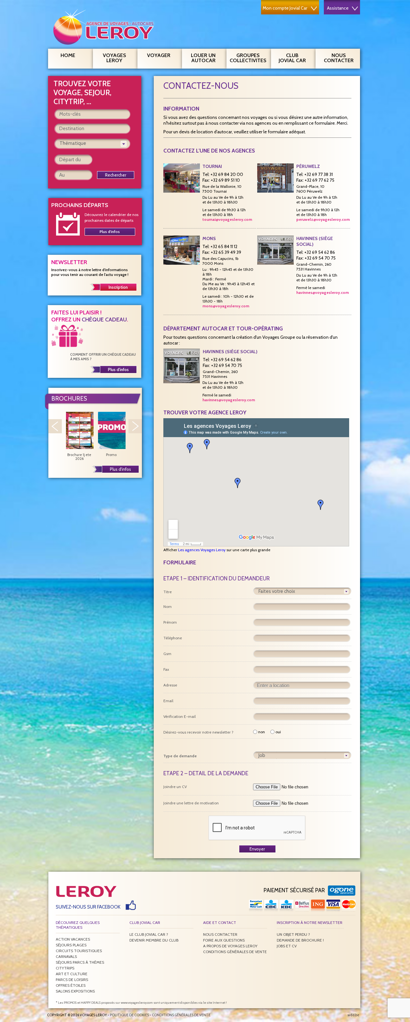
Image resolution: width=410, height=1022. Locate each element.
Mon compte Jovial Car (285, 8)
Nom (167, 606)
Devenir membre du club (153, 940)
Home (68, 55)
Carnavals (66, 956)
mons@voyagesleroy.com (225, 305)
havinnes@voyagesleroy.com (322, 292)
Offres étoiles (71, 985)
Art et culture (71, 973)
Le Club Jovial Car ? (148, 934)
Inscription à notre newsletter (309, 922)
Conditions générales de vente (235, 951)
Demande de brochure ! (300, 940)
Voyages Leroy (114, 57)
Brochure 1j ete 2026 (79, 457)
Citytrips (65, 968)
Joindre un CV (175, 786)
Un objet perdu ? (293, 934)
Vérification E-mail (179, 716)
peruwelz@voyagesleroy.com (323, 219)
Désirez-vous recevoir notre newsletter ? (198, 732)
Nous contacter (339, 57)
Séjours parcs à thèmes (80, 962)
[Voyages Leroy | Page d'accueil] (104, 26)
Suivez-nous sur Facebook (88, 907)
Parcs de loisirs (72, 979)
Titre (167, 591)
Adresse (170, 685)
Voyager (158, 55)
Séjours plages (71, 945)
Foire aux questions (224, 940)
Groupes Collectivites (248, 57)
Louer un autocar (203, 57)
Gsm (167, 653)
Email (168, 700)
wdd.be (353, 1015)
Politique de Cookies (129, 1015)
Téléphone (172, 638)
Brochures (69, 398)
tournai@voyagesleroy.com (227, 219)
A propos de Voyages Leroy (230, 945)
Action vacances (73, 939)
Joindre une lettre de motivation (191, 803)
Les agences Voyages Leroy (202, 549)
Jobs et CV (287, 945)
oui (278, 732)
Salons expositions (75, 991)
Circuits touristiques (79, 950)
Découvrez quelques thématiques (78, 925)
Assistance (337, 8)
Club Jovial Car (292, 57)
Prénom (170, 622)
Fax (166, 669)
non (261, 732)
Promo (111, 455)
